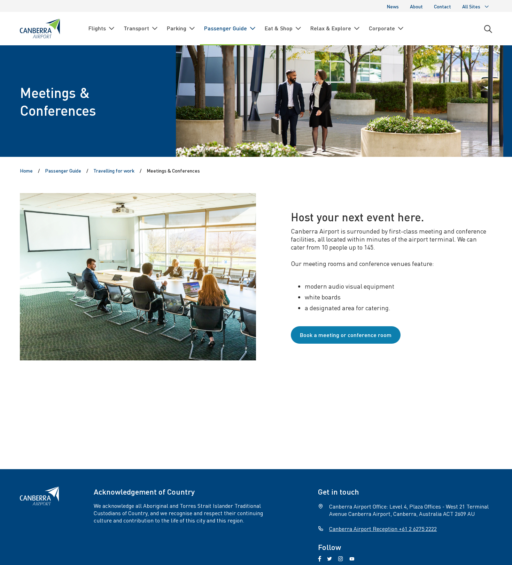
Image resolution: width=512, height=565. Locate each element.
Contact (442, 6)
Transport (136, 28)
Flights (97, 28)
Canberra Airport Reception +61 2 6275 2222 (383, 528)
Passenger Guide (225, 28)
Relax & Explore (330, 28)
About (416, 6)
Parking (176, 28)
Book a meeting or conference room (345, 334)
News (393, 6)
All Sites (471, 6)
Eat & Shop (279, 28)
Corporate (382, 28)
